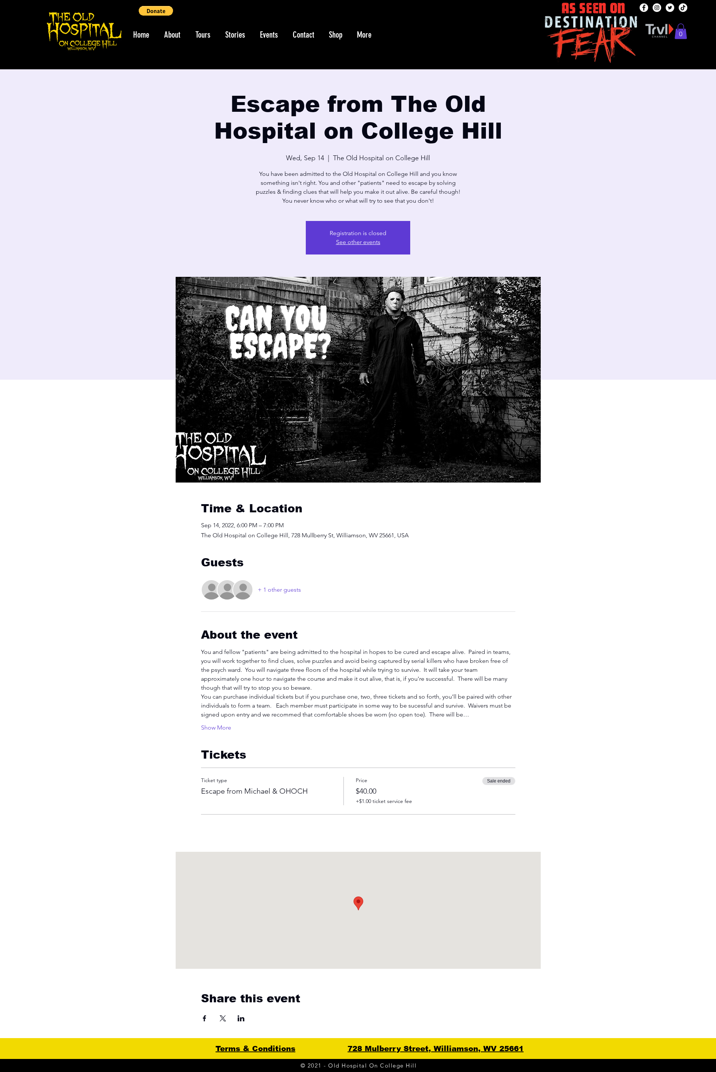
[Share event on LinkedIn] (241, 1018)
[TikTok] (683, 7)
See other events (358, 242)
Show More (216, 727)
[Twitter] (670, 7)
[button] (156, 11)
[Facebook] (644, 7)
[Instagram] (657, 7)
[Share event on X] (222, 1018)
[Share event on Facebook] (204, 1018)
